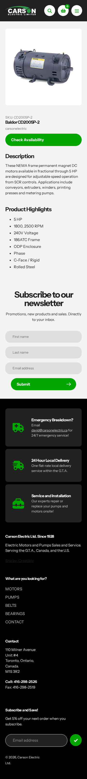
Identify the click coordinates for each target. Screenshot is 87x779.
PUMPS (12, 597)
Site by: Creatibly (19, 560)
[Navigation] (76, 10)
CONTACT (14, 621)
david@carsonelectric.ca (49, 430)
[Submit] (76, 740)
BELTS (10, 605)
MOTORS (13, 588)
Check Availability (27, 139)
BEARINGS (15, 613)
